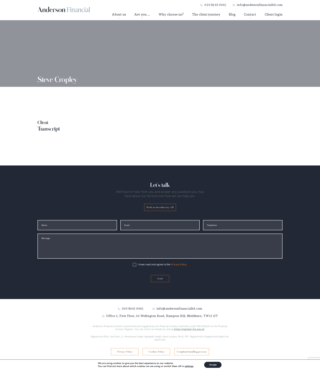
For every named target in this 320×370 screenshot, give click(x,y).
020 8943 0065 (215, 5)
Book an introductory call (160, 207)
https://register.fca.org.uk (189, 329)
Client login (273, 14)
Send (160, 278)
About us (119, 14)
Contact (250, 14)
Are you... (142, 14)
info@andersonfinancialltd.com (259, 5)
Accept (212, 364)
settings (189, 366)
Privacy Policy (178, 264)
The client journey (206, 14)
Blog (232, 14)
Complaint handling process (191, 351)
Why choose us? (171, 14)
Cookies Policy (156, 351)
